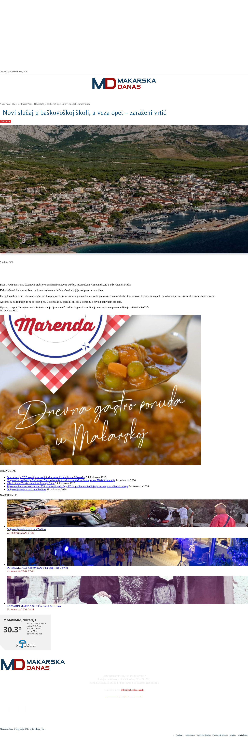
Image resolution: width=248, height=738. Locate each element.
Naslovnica (5, 104)
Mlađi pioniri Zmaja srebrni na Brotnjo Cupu (30, 483)
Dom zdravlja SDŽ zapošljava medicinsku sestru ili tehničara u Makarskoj (46, 477)
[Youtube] (241, 72)
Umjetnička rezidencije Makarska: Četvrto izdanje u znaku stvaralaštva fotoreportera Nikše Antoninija (61, 480)
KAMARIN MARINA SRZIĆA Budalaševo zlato (34, 606)
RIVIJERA (16, 104)
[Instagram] (234, 72)
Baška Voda (27, 104)
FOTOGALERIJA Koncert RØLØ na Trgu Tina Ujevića (37, 567)
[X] (41, 270)
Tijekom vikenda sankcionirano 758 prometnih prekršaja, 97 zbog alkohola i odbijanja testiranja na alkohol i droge (67, 486)
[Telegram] (78, 270)
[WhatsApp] (54, 270)
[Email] (66, 270)
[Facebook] (230, 72)
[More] (90, 270)
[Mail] (238, 72)
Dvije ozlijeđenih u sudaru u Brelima (26, 489)
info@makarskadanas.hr (132, 690)
